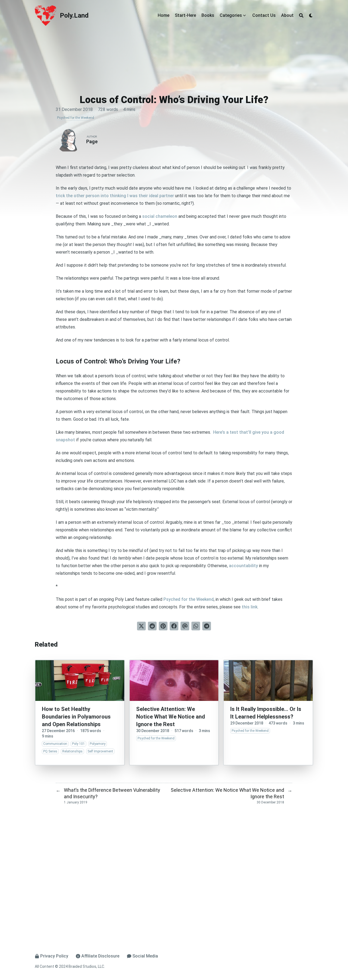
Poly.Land (74, 15)
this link (249, 606)
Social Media (145, 956)
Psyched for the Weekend (188, 599)
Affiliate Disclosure (100, 956)
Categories (231, 15)
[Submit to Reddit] (152, 626)
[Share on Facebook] (174, 626)
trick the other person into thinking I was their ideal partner (115, 195)
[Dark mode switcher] (311, 15)
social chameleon (159, 216)
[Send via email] (185, 626)
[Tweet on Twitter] (141, 626)
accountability (243, 565)
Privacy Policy (54, 956)
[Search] (301, 15)
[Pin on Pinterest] (163, 626)
